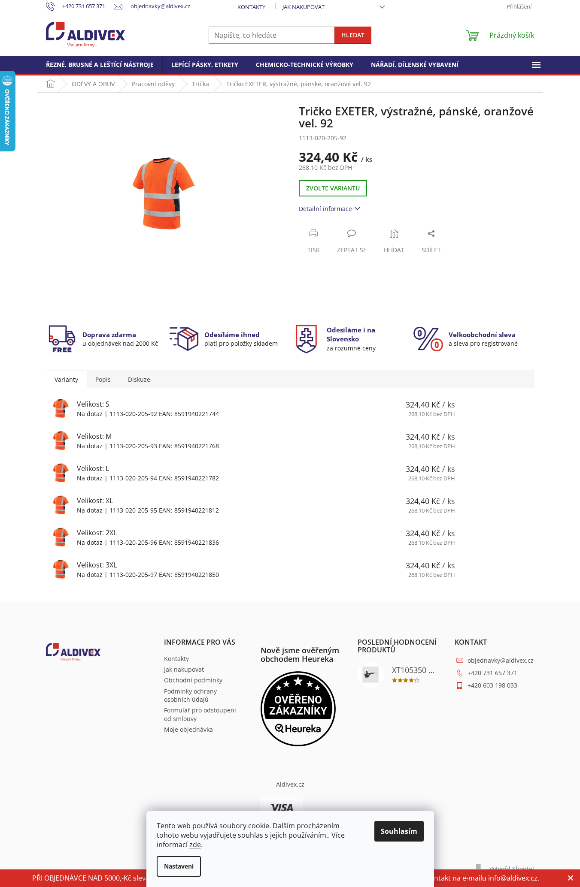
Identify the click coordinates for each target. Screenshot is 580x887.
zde (195, 844)
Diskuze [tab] (139, 379)
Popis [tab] (103, 379)
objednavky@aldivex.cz (501, 660)
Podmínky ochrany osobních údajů (190, 695)
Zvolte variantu (333, 188)
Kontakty (251, 7)
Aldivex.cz (290, 784)
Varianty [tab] (66, 379)
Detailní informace (325, 209)
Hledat (352, 35)
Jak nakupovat (303, 7)
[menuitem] (99, 65)
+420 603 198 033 (492, 685)
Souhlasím (399, 831)
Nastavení (179, 866)
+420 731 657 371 (492, 673)
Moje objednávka (188, 729)
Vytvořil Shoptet (511, 869)
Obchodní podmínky (193, 680)
